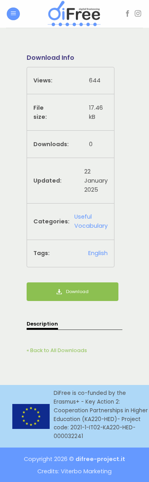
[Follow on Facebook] (127, 13)
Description (42, 323)
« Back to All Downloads (57, 350)
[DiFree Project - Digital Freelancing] (74, 14)
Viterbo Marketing (86, 471)
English (98, 253)
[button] (13, 14)
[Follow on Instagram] (138, 13)
